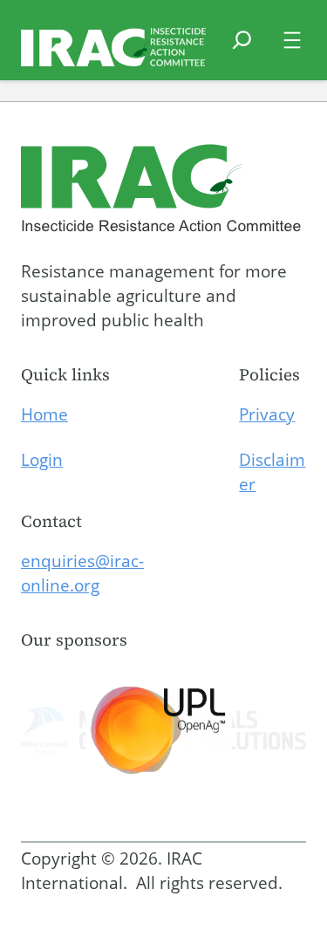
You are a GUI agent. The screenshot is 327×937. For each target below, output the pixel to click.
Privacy (267, 414)
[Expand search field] (242, 50)
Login (42, 459)
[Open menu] (292, 40)
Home (44, 414)
